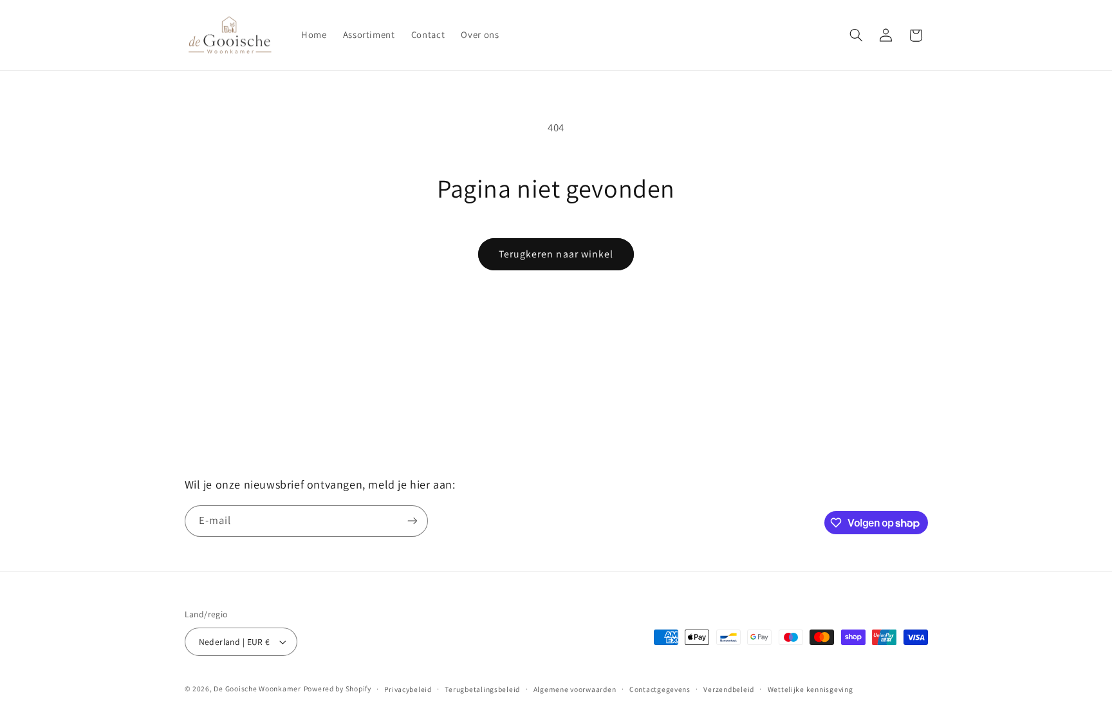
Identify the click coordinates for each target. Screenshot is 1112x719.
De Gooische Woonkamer (257, 688)
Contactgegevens (659, 689)
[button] (856, 35)
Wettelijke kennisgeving (810, 689)
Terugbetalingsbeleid (482, 689)
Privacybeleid (408, 689)
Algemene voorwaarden (574, 689)
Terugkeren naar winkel (556, 254)
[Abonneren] (412, 521)
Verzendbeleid (728, 689)
